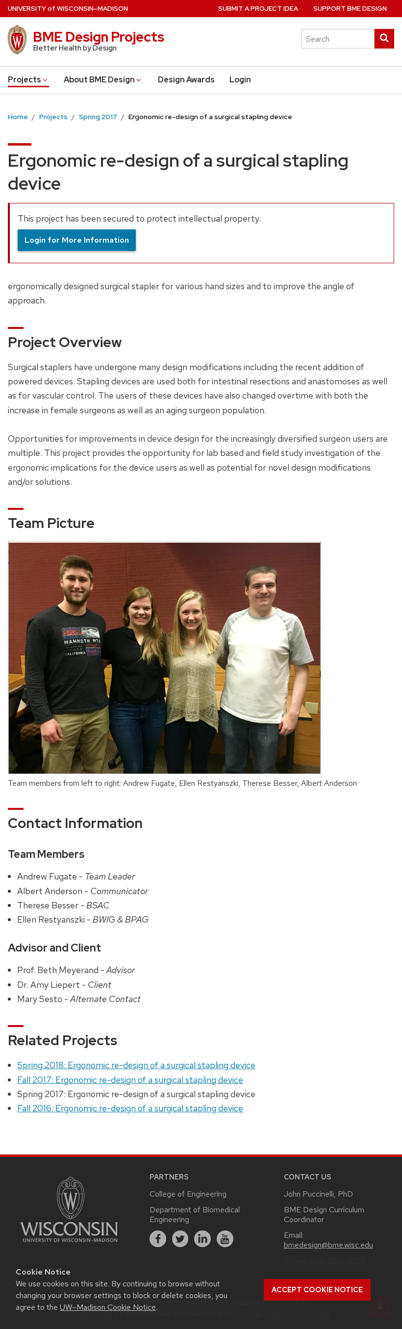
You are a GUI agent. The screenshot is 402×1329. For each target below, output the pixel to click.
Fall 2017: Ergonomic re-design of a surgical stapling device (130, 1079)
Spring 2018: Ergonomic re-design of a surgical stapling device (136, 1065)
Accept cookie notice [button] (317, 1290)
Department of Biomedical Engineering (195, 1214)
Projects (53, 116)
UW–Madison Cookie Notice (108, 1307)
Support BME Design (350, 8)
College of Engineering (188, 1194)
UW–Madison (68, 8)
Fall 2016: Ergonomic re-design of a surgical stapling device (130, 1108)
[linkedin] (202, 1238)
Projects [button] (24, 80)
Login (240, 80)
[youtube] (225, 1238)
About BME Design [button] (99, 80)
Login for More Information (77, 240)
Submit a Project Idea (258, 8)
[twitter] (180, 1238)
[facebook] (158, 1238)
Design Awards (186, 80)
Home (18, 116)
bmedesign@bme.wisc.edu (328, 1245)
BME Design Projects (98, 37)
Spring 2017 (98, 116)
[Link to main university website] (69, 1243)
